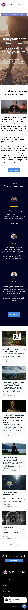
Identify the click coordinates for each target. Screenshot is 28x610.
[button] (26, 9)
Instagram (8, 585)
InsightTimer (9, 597)
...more (12, 358)
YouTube (7, 579)
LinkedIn (7, 591)
